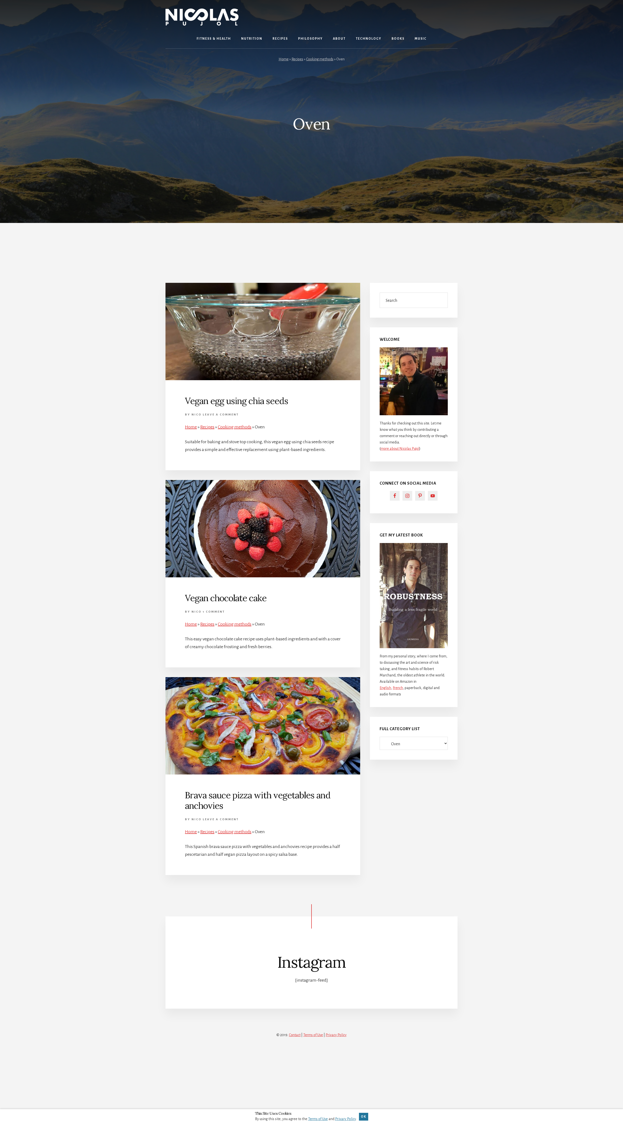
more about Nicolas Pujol (400, 449)
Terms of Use (313, 1035)
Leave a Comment (221, 414)
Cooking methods (319, 59)
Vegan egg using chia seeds (236, 400)
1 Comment (214, 611)
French (398, 688)
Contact (295, 1035)
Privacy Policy (336, 1035)
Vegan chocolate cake (225, 598)
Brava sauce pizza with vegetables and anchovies (257, 800)
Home (284, 59)
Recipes (297, 59)
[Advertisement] (311, 247)
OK (363, 1116)
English (385, 688)
